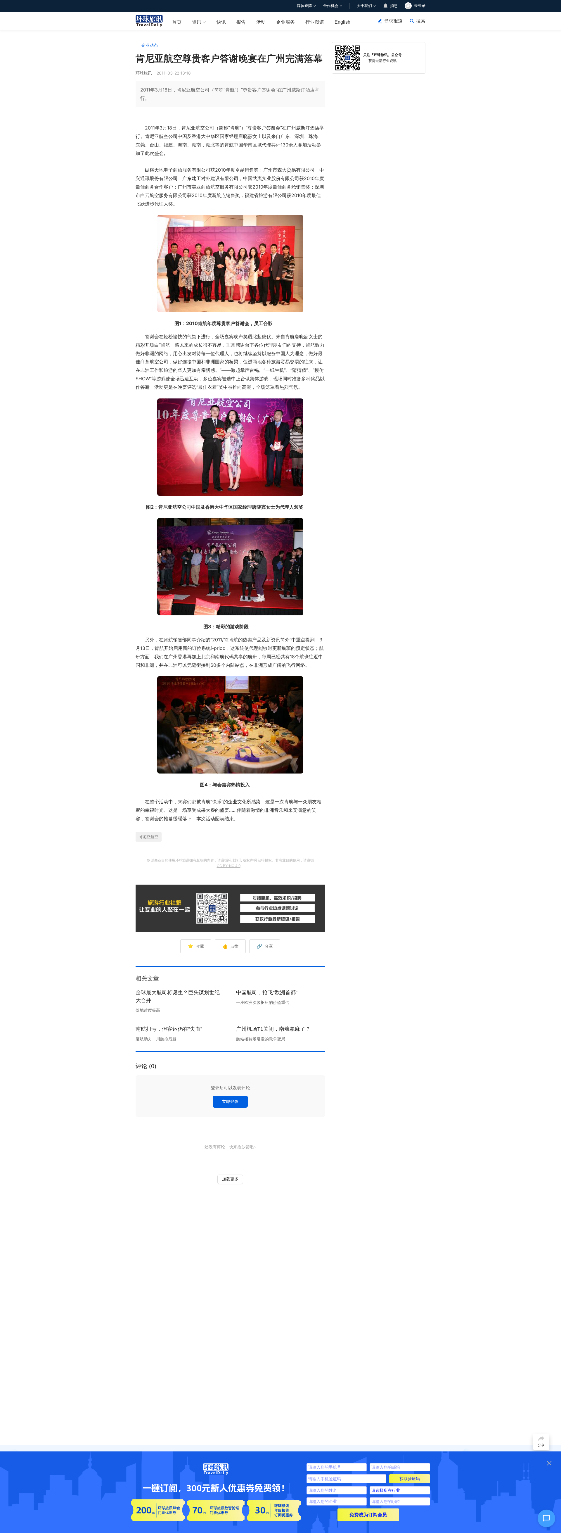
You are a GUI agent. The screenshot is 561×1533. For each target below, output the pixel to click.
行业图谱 (314, 22)
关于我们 (364, 6)
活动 (261, 22)
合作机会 (330, 6)
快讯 (221, 22)
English (342, 22)
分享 (265, 946)
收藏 (196, 946)
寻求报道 (393, 20)
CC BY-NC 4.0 (228, 866)
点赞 (230, 946)
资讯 (196, 22)
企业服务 (285, 22)
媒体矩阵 (304, 6)
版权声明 (250, 860)
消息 (394, 6)
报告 (241, 22)
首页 (176, 22)
